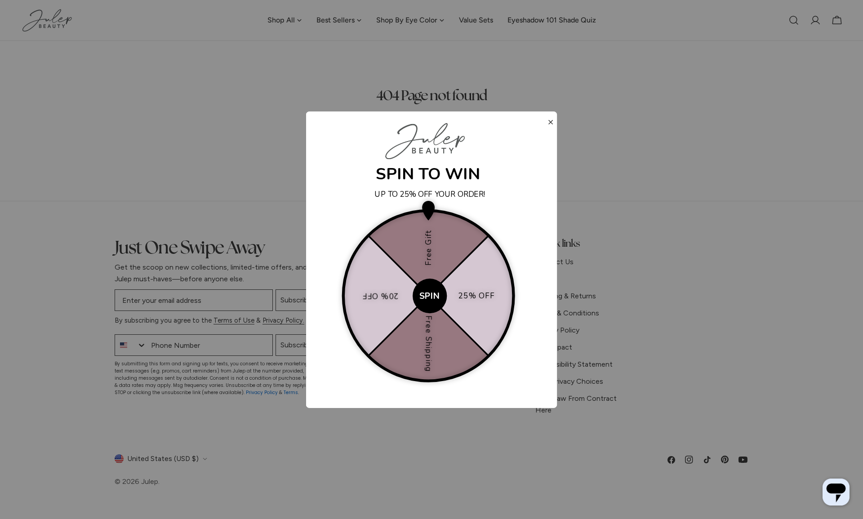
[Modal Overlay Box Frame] (431, 259)
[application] (836, 492)
